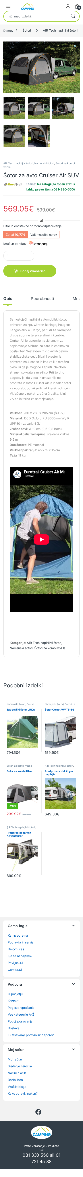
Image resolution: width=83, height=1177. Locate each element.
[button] (75, 46)
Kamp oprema (18, 935)
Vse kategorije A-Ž (21, 1014)
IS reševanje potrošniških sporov (31, 1035)
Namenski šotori (44, 163)
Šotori (27, 30)
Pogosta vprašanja (21, 1007)
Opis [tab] (7, 299)
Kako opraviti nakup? (23, 1093)
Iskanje (73, 16)
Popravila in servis (20, 942)
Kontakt (13, 1001)
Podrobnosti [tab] (42, 299)
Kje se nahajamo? (20, 956)
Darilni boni (15, 1080)
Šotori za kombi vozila (50, 648)
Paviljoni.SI (15, 963)
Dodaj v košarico (33, 271)
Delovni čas (16, 949)
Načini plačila (17, 1073)
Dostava (13, 1028)
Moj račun (15, 1059)
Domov (8, 30)
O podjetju (15, 994)
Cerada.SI (15, 969)
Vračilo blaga (17, 1086)
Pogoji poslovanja (20, 1021)
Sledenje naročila (20, 1066)
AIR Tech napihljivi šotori (60, 30)
